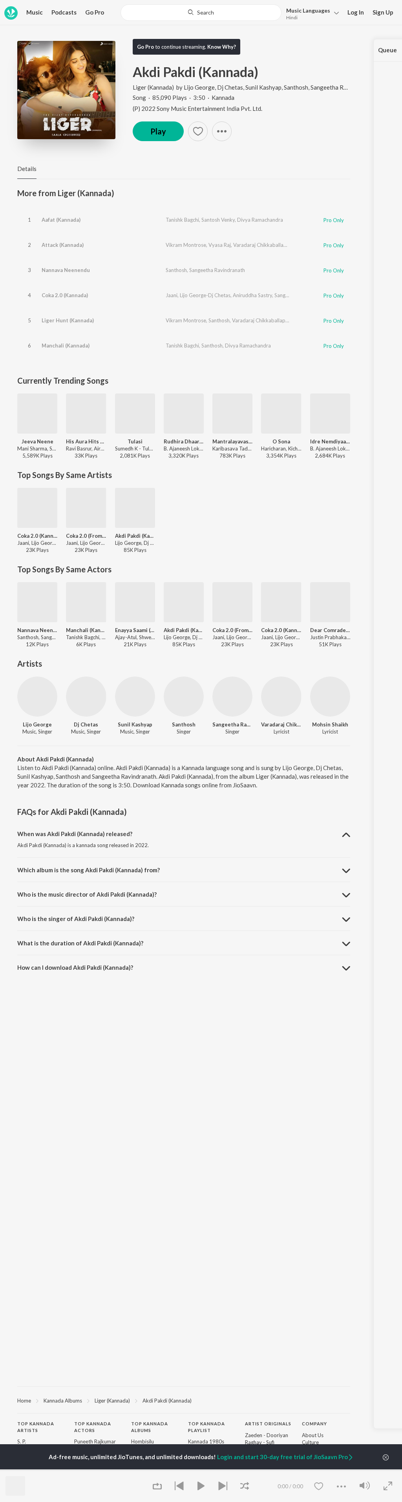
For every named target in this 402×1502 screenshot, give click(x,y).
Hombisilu (142, 1441)
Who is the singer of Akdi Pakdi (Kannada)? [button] (75, 918)
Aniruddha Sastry (252, 295)
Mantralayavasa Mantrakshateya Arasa (232, 441)
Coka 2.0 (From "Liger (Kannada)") (86, 536)
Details (27, 168)
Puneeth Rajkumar (95, 1441)
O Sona (281, 441)
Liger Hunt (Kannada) (68, 320)
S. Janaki (27, 1470)
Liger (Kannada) (153, 87)
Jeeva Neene (37, 441)
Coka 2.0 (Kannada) (65, 295)
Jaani (171, 295)
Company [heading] (314, 1423)
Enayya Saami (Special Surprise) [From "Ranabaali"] (135, 630)
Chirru (138, 1470)
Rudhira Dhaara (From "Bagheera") (184, 441)
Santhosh (296, 87)
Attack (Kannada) (63, 245)
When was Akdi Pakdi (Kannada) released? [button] (74, 833)
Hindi (292, 17)
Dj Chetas (230, 87)
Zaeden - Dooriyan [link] (266, 1435)
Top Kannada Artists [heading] (35, 1427)
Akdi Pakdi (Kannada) (167, 1400)
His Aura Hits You (86, 441)
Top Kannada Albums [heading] (149, 1427)
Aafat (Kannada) (61, 220)
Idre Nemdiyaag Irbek (330, 441)
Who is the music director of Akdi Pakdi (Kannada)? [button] (87, 894)
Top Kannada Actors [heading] (92, 1427)
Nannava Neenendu (66, 270)
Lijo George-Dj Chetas (205, 295)
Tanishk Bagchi (182, 220)
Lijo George (199, 87)
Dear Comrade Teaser (330, 630)
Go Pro (94, 12)
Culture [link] (310, 1442)
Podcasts (64, 12)
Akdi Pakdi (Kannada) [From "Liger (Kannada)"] (135, 536)
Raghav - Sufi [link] (259, 1442)
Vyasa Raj (219, 245)
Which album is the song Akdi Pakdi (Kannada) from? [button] (88, 869)
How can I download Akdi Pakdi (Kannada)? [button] (75, 967)
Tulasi (135, 441)
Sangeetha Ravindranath (343, 87)
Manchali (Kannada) (66, 345)
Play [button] (158, 131)
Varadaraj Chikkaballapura (263, 245)
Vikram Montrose (186, 245)
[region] (183, 1400)
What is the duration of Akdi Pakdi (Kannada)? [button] (80, 943)
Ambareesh (87, 1470)
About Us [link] (312, 1435)
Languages (308, 10)
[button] (310, 13)
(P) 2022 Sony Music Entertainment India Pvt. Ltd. (197, 108)
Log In (355, 12)
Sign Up (383, 12)
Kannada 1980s (206, 1441)
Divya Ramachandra (260, 220)
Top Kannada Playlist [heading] (206, 1427)
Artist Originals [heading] (268, 1423)
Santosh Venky (218, 220)
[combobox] (201, 12)
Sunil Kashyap (263, 87)
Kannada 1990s (206, 1470)
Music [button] (34, 12)
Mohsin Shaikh (330, 724)
